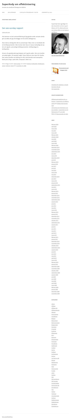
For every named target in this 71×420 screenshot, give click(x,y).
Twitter (53, 392)
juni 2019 (54, 153)
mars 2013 (54, 189)
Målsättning (55, 362)
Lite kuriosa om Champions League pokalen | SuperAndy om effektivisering (60, 110)
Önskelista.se (55, 406)
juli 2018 (54, 160)
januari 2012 (55, 214)
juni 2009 (54, 279)
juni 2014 (54, 179)
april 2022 (54, 126)
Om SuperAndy (12, 12)
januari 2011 (55, 239)
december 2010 (55, 241)
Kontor (53, 356)
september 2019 (56, 151)
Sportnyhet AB (55, 385)
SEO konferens (55, 379)
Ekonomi (54, 337)
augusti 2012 (55, 201)
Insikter (53, 348)
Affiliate (53, 306)
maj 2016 (54, 170)
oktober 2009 (55, 270)
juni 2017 (54, 166)
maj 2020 (54, 139)
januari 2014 (55, 183)
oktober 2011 (55, 220)
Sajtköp (53, 375)
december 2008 (55, 291)
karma (53, 350)
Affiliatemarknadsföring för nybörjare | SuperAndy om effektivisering (60, 101)
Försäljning (54, 343)
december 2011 (55, 216)
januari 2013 (55, 193)
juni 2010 (54, 254)
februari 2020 (55, 145)
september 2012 (56, 199)
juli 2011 (54, 227)
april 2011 (54, 233)
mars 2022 (54, 128)
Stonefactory (55, 387)
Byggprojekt (55, 325)
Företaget (54, 341)
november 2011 (56, 218)
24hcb (53, 304)
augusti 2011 (55, 224)
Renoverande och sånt (62, 114)
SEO (53, 377)
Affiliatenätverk (55, 310)
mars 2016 (54, 172)
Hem (3, 12)
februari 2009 (55, 287)
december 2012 (55, 195)
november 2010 (56, 243)
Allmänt (54, 312)
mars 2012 (54, 210)
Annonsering (55, 314)
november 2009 (56, 268)
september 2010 (56, 247)
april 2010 (54, 258)
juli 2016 (54, 168)
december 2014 (55, 176)
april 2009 (54, 283)
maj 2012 (54, 208)
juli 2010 (54, 252)
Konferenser (55, 354)
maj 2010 (54, 256)
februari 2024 (55, 124)
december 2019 (55, 147)
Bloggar (53, 318)
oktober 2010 (55, 245)
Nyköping (54, 364)
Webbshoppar (55, 400)
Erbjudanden (55, 339)
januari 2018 (55, 164)
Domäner (54, 327)
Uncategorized (55, 396)
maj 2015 (54, 174)
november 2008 (56, 293)
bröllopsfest (34, 63)
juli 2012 (54, 204)
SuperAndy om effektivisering (18, 4)
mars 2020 (54, 143)
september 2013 (56, 185)
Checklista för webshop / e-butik (29, 12)
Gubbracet (54, 346)
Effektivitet (54, 333)
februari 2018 (55, 162)
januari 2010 (55, 264)
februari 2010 (55, 262)
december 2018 (55, 158)
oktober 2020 (55, 137)
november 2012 (56, 197)
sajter (53, 373)
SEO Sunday (17, 63)
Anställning (54, 316)
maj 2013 (54, 187)
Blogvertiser (55, 321)
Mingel (53, 360)
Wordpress (54, 404)
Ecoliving (54, 331)
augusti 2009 (55, 275)
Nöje (53, 366)
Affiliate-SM (54, 308)
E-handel (54, 329)
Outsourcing (55, 369)
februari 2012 (55, 212)
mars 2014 (54, 181)
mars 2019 (54, 156)
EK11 (53, 335)
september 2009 (56, 272)
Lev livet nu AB (55, 358)
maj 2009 (54, 281)
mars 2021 (54, 133)
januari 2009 (55, 289)
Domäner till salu (47, 12)
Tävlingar (54, 394)
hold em (8, 66)
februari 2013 (55, 191)
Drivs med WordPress (7, 417)
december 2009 (55, 266)
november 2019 (56, 149)
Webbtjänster (55, 402)
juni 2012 (54, 206)
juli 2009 (54, 277)
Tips (53, 389)
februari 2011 (55, 237)
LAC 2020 (62, 112)
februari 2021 (55, 135)
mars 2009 (54, 285)
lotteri (12, 66)
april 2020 (54, 141)
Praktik (53, 371)
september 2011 (56, 222)
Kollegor (54, 352)
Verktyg (54, 398)
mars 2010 (54, 260)
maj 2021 (54, 130)
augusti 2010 (55, 250)
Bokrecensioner (56, 323)
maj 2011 (54, 231)
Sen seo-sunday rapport (12, 28)
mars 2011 (54, 235)
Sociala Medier (55, 383)
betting (29, 63)
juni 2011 (54, 229)
